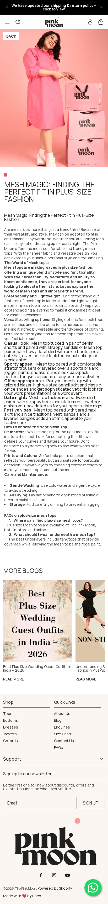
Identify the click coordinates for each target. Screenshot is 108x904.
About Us (62, 713)
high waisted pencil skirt (56, 385)
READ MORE (13, 679)
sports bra (80, 368)
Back (11, 36)
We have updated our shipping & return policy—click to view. (54, 7)
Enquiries (62, 727)
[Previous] (7, 7)
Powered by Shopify (54, 888)
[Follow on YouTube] (67, 875)
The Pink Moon (82, 525)
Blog (58, 720)
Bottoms (10, 720)
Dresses (10, 727)
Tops (7, 713)
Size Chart (63, 734)
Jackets (10, 734)
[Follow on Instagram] (54, 875)
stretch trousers (20, 368)
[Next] (101, 7)
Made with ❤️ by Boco (22, 895)
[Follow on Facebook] (40, 875)
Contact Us (64, 741)
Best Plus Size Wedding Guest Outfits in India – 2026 (37, 668)
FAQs (58, 747)
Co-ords (10, 741)
